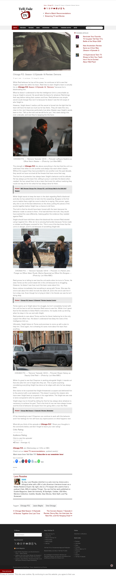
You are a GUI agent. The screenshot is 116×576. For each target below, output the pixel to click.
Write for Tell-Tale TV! (50, 532)
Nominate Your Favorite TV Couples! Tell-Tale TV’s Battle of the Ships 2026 (91, 38)
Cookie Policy (29, 573)
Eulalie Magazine (21, 543)
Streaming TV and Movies (54, 17)
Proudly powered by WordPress (20, 561)
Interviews (42, 27)
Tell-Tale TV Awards (80, 550)
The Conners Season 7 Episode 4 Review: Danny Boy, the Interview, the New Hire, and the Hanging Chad (57, 508)
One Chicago (48, 501)
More (68, 27)
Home (45, 6)
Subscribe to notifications (80, 529)
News (35, 27)
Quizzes (77, 548)
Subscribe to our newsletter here (46, 452)
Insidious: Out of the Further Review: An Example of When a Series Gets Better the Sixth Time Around (27, 550)
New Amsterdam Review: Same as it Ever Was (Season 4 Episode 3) (91, 47)
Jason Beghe (37, 501)
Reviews (29, 27)
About (15, 27)
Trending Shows (60, 27)
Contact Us (48, 531)
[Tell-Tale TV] (25, 13)
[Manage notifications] (111, 565)
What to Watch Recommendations (56, 15)
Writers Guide (48, 536)
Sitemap (47, 537)
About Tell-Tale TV (49, 529)
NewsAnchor (36, 561)
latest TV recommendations (33, 448)
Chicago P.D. (50, 6)
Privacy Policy (48, 534)
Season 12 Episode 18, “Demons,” (32, 86)
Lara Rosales (27, 77)
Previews (21, 27)
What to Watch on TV (80, 543)
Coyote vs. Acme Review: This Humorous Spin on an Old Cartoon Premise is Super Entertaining (27, 554)
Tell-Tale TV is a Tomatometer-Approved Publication (56, 541)
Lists (76, 547)
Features (50, 27)
